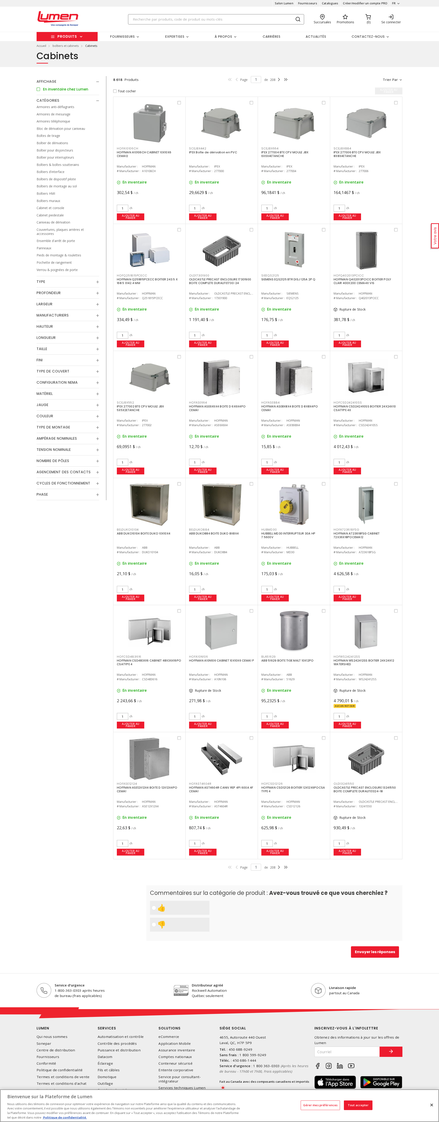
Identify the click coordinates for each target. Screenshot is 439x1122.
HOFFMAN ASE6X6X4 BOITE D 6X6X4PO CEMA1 (217, 408)
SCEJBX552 (125, 402)
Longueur (46, 337)
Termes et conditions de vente (63, 1077)
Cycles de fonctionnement (63, 483)
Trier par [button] (390, 79)
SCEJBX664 (270, 148)
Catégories (48, 100)
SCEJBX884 (342, 148)
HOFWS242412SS (347, 657)
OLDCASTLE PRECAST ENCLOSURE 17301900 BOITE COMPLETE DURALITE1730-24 (220, 281)
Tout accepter (358, 1105)
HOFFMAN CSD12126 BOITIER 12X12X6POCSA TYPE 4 (293, 789)
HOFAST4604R (200, 784)
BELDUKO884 (199, 530)
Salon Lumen (284, 3)
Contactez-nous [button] (368, 36)
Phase (42, 494)
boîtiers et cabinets (66, 46)
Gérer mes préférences (320, 1105)
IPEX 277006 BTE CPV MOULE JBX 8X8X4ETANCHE (357, 154)
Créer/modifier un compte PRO (365, 3)
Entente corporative (175, 1070)
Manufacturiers (53, 315)
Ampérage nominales (57, 438)
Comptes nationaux (175, 1057)
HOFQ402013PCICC (349, 275)
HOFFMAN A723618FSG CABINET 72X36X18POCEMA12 (357, 535)
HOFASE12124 (127, 784)
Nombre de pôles (53, 460)
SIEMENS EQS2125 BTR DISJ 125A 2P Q (288, 279)
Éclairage (105, 1063)
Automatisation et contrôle (121, 1036)
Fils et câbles (109, 1070)
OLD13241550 (344, 784)
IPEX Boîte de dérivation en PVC (213, 152)
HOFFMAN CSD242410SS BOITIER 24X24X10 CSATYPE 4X (365, 408)
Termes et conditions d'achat (61, 1083)
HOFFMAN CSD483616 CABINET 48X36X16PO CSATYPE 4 (149, 662)
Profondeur (49, 292)
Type (41, 281)
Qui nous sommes (52, 1036)
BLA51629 (268, 657)
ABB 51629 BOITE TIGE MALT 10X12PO (287, 660)
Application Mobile (174, 1043)
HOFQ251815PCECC (132, 275)
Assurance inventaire (176, 1050)
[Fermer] (432, 1105)
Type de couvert (53, 371)
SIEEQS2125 (270, 275)
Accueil (41, 46)
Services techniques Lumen (182, 1088)
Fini (40, 360)
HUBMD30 (269, 530)
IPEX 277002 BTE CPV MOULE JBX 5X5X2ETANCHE (140, 408)
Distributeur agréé (207, 985)
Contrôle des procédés (117, 1043)
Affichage (46, 81)
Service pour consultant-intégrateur (179, 1079)
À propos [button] (223, 36)
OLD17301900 (199, 275)
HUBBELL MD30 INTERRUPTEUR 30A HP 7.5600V (288, 535)
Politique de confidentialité (60, 1070)
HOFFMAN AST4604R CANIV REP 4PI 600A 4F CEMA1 (221, 789)
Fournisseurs (307, 3)
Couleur (45, 416)
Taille (42, 348)
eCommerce (168, 1036)
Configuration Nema (57, 382)
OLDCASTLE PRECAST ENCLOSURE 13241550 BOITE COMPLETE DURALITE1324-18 (365, 789)
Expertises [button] (175, 36)
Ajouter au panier (130, 217)
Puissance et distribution (119, 1050)
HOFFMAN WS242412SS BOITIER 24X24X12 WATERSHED (364, 662)
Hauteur (45, 326)
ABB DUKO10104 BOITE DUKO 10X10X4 (143, 533)
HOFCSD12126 (272, 784)
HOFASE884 (270, 402)
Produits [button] (67, 36)
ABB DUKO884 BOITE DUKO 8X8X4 (214, 533)
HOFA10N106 (198, 657)
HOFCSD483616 (129, 657)
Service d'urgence (70, 985)
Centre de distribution (56, 1050)
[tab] (68, 81)
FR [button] (394, 3)
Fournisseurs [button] (122, 36)
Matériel (45, 393)
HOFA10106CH (127, 148)
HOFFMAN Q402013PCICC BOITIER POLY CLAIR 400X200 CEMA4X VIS (362, 281)
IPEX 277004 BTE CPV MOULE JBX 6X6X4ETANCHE (284, 154)
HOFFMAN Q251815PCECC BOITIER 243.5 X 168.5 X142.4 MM (147, 281)
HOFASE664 (198, 402)
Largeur (45, 304)
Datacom (105, 1057)
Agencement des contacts (64, 472)
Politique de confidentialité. (65, 1117)
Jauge (42, 404)
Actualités (316, 36)
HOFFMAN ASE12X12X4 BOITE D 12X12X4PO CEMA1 (147, 789)
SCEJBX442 (197, 148)
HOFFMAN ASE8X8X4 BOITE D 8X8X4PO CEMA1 (289, 408)
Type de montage (53, 427)
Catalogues (330, 3)
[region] (219, 1105)
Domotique (107, 1077)
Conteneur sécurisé (175, 1063)
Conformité (46, 1063)
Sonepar (44, 1043)
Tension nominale (54, 449)
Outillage (105, 1083)
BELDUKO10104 (128, 530)
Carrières (272, 36)
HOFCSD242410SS (348, 402)
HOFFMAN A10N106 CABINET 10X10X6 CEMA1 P (221, 660)
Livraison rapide (342, 987)
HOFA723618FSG (346, 530)
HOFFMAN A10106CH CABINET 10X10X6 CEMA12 (144, 154)
